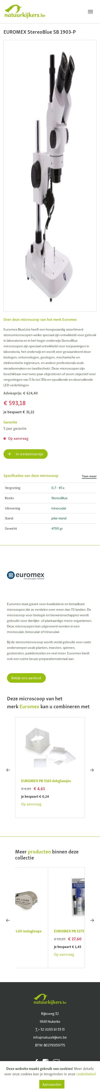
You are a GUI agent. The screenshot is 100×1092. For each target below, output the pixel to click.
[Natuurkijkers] (50, 999)
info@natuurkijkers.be (50, 1037)
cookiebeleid (86, 1074)
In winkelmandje (29, 454)
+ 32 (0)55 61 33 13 (50, 1029)
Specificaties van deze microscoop (50, 476)
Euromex (69, 319)
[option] (50, 176)
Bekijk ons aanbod (26, 678)
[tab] (50, 478)
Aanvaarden (51, 1084)
